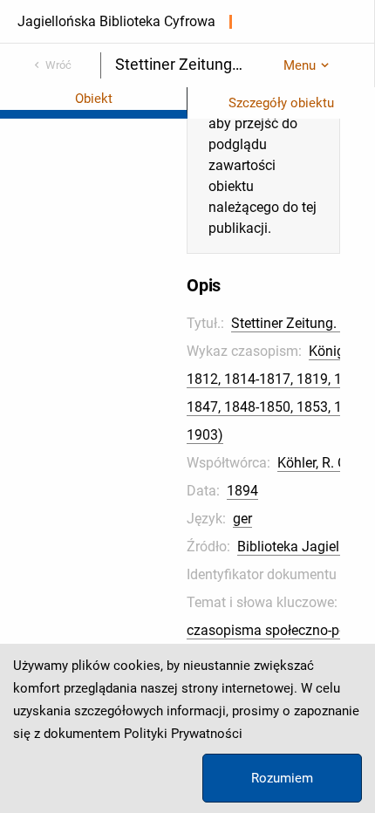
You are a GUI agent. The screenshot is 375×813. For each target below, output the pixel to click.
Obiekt (93, 98)
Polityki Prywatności (183, 733)
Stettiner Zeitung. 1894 (301, 323)
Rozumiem (282, 778)
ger (242, 518)
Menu (299, 65)
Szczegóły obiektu (281, 103)
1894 (242, 490)
